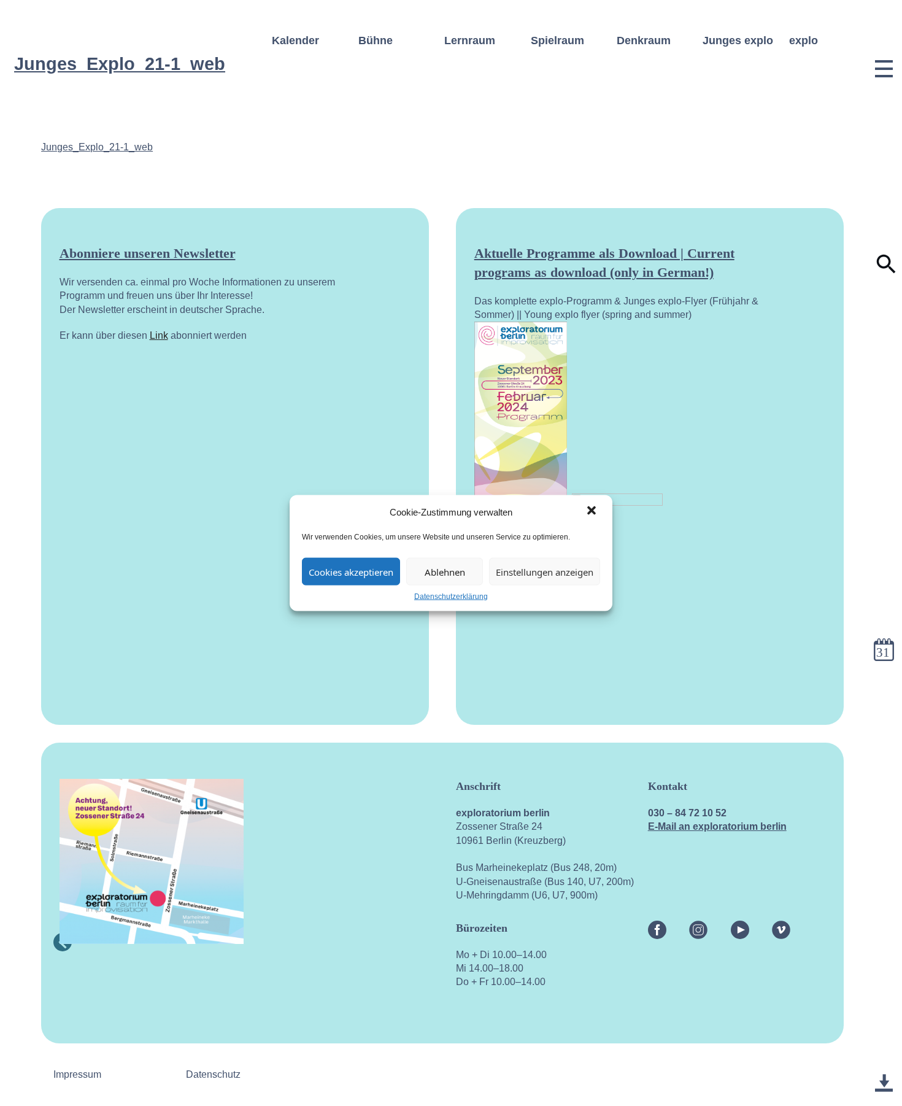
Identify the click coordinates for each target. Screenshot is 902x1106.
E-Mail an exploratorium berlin (717, 826)
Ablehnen (445, 571)
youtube (740, 927)
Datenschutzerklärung (451, 596)
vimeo (781, 927)
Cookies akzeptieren (351, 571)
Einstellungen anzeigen (544, 571)
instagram (698, 927)
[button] (592, 512)
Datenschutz (213, 1074)
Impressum (77, 1074)
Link (159, 335)
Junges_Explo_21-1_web (97, 147)
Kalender (295, 40)
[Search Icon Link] (886, 271)
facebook (657, 927)
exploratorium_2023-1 (884, 1069)
